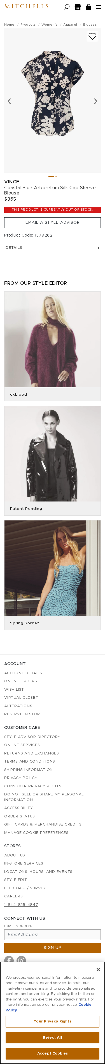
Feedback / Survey (25, 888)
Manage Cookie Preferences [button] (36, 833)
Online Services (22, 745)
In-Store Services (23, 863)
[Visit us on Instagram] (21, 960)
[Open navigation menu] (98, 7)
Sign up (52, 948)
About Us (14, 855)
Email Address (18, 925)
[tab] (51, 176)
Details (14, 248)
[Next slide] (95, 100)
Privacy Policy (21, 778)
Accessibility (18, 808)
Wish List (14, 690)
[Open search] (67, 7)
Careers (13, 896)
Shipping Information (28, 770)
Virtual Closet (21, 698)
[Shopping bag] (89, 7)
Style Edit (15, 880)
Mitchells (27, 7)
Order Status (19, 816)
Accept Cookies (52, 1053)
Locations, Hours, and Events (38, 872)
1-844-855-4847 (21, 905)
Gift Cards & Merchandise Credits (43, 824)
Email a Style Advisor (52, 223)
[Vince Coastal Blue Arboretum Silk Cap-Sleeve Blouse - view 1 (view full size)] (52, 100)
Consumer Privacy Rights (32, 786)
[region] (52, 1013)
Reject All (52, 1037)
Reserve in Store (23, 714)
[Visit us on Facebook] (9, 960)
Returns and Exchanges (31, 753)
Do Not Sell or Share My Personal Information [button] (44, 797)
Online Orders (20, 681)
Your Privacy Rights (52, 1021)
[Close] (98, 969)
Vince (11, 181)
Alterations (18, 706)
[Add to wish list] (92, 36)
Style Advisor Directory (32, 737)
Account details (23, 673)
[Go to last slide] (9, 100)
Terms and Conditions (29, 761)
